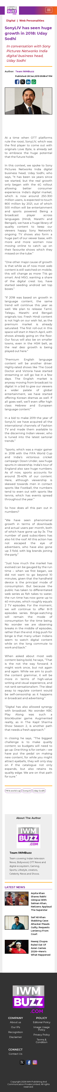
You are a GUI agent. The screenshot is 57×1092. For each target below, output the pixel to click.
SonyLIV (27, 790)
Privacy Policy (41, 1034)
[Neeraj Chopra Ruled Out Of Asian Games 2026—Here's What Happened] (16, 947)
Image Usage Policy (41, 1028)
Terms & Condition (41, 1041)
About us (15, 1022)
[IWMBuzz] (12, 10)
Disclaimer (15, 1037)
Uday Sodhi (39, 790)
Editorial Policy (41, 1022)
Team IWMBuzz (24, 71)
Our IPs (15, 1027)
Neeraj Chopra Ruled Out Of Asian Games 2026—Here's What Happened (40, 948)
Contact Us (15, 1053)
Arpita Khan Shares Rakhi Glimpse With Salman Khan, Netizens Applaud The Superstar (41, 901)
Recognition (15, 1032)
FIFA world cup (13, 790)
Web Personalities (31, 20)
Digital (10, 20)
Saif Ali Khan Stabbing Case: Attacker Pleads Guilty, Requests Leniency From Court (40, 926)
